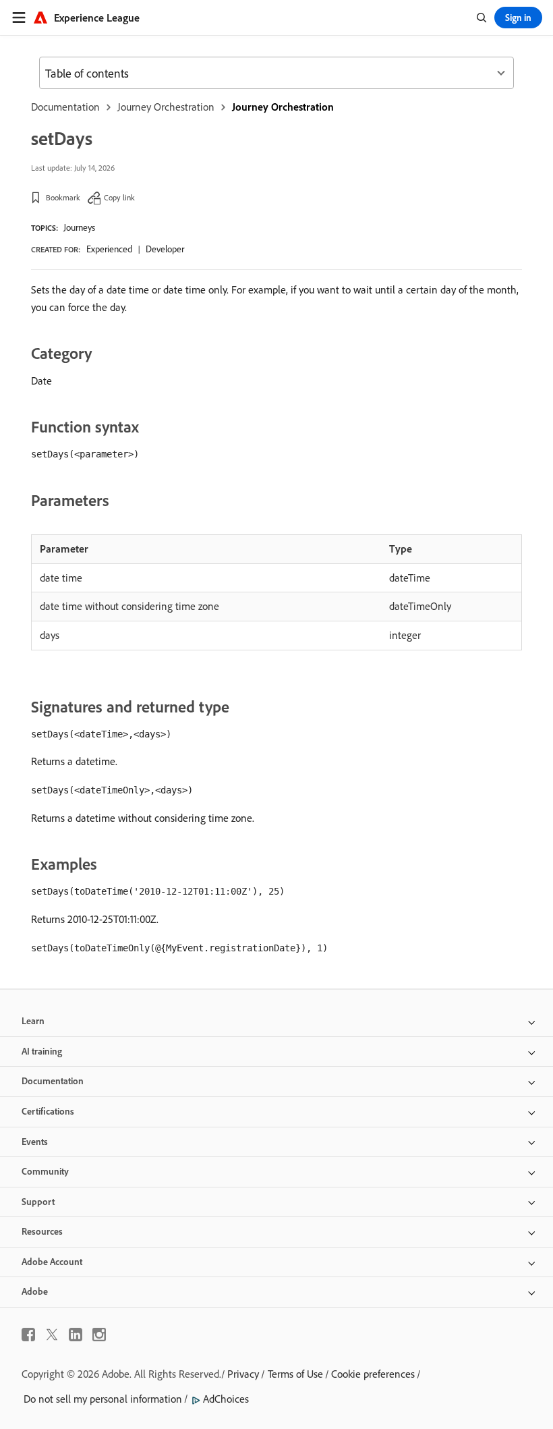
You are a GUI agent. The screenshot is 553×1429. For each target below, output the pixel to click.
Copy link (119, 197)
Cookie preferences (373, 1373)
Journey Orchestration (165, 106)
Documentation (65, 106)
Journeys (79, 227)
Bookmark (63, 197)
